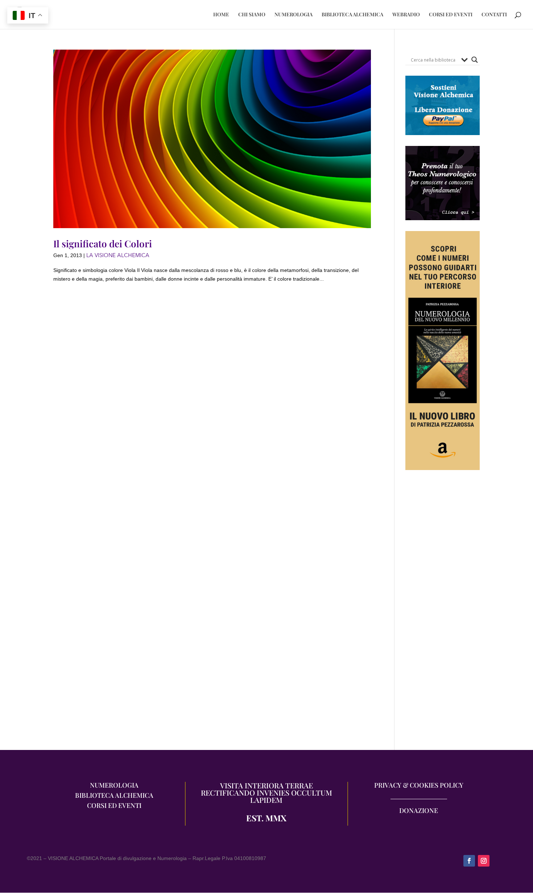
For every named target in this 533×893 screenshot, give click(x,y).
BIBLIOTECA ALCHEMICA (352, 15)
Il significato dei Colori (102, 243)
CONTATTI (494, 15)
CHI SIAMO (251, 15)
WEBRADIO (406, 15)
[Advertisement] (442, 613)
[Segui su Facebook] (469, 861)
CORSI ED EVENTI (450, 15)
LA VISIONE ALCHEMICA (117, 255)
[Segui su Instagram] (483, 861)
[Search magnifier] (475, 60)
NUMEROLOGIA (293, 15)
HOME (221, 15)
